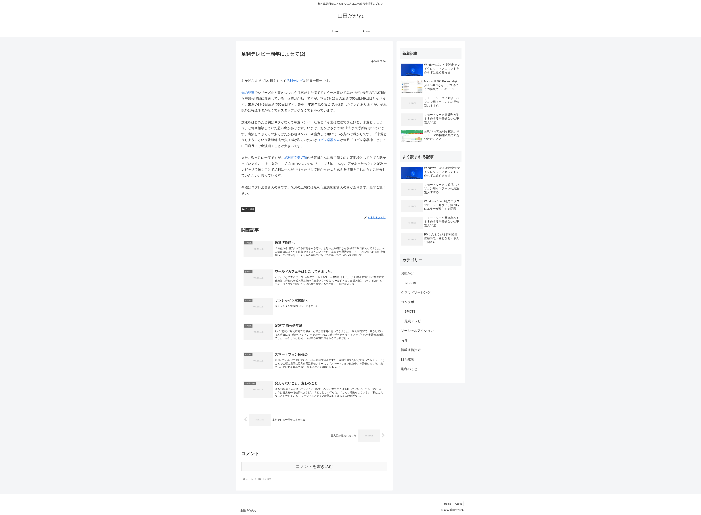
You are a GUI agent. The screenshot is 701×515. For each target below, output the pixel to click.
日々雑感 (249, 209)
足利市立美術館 (295, 157)
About (458, 503)
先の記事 (247, 92)
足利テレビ (294, 81)
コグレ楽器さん (328, 140)
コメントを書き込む (314, 466)
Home (447, 503)
